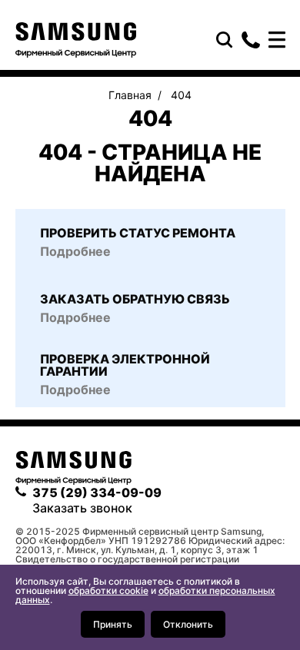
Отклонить (188, 624)
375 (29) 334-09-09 (251, 40)
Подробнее (75, 389)
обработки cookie (108, 590)
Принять (112, 624)
